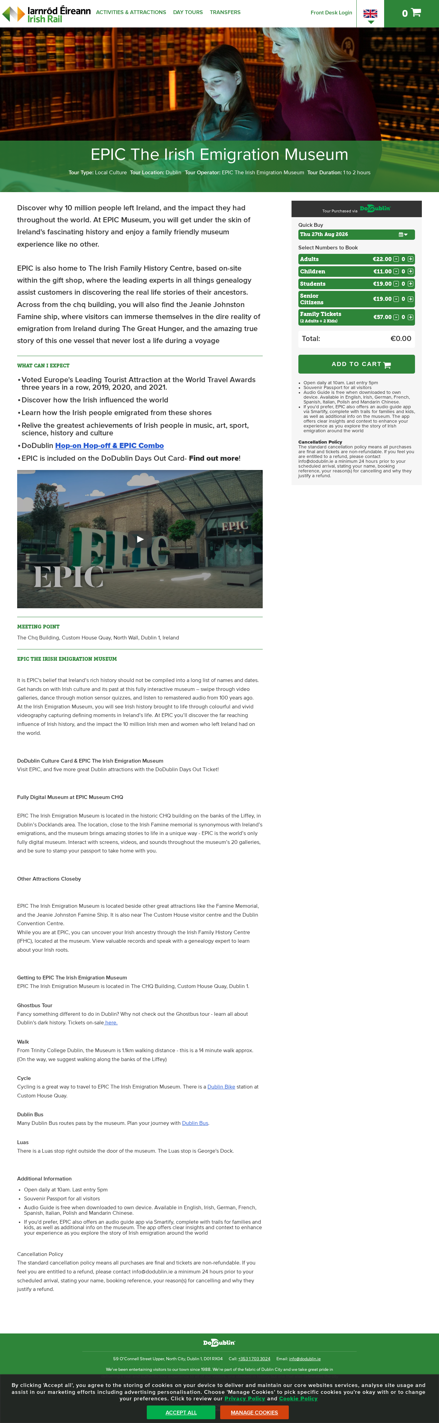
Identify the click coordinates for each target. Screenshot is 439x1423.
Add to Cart (357, 364)
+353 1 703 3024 (254, 1359)
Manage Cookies (254, 1412)
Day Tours (188, 12)
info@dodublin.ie (305, 1359)
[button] (140, 539)
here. (111, 1022)
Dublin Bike (221, 1087)
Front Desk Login (331, 12)
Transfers (225, 12)
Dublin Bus (195, 1123)
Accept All (181, 1412)
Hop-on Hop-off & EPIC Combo (109, 446)
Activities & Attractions (131, 12)
